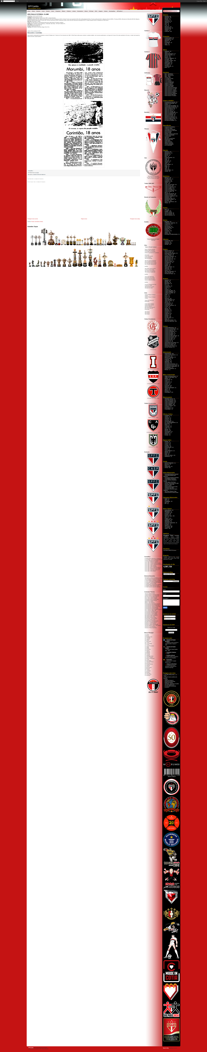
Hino (166, 24)
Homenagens (168, 39)
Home (29, 11)
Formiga (174, 540)
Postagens (167, 616)
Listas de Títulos (168, 191)
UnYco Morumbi (168, 145)
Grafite (178, 540)
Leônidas (176, 535)
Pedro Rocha (171, 542)
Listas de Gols (168, 185)
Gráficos (166, 182)
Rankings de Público (169, 199)
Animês (166, 416)
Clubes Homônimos (169, 402)
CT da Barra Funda (169, 78)
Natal (166, 454)
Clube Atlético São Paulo (170, 482)
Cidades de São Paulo (171, 664)
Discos (86, 11)
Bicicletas (167, 282)
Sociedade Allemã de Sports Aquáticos (170, 489)
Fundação (167, 230)
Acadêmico (167, 415)
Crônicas (167, 225)
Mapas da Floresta (169, 109)
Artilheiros (167, 51)
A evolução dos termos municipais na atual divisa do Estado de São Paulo (170, 666)
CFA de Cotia (168, 77)
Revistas (38, 11)
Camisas (167, 287)
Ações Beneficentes (169, 400)
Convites (167, 383)
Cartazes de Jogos (169, 290)
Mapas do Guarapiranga (170, 112)
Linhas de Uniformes (169, 305)
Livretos (166, 306)
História (166, 233)
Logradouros (167, 519)
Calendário (167, 512)
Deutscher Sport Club (169, 484)
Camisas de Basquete (169, 331)
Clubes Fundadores (169, 401)
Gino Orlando (171, 538)
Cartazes (167, 289)
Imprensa (167, 386)
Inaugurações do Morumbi (170, 106)
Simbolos (167, 29)
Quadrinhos (167, 456)
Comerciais (167, 382)
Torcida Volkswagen (169, 144)
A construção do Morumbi (170, 686)
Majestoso (43, 174)
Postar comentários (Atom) (37, 221)
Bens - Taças (167, 76)
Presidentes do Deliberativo (171, 366)
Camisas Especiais (169, 330)
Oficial (33, 11)
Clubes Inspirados (169, 403)
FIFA (166, 502)
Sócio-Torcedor (168, 272)
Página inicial (84, 218)
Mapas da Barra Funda (170, 107)
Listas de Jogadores (169, 186)
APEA (166, 499)
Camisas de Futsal (169, 332)
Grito (166, 23)
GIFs (96, 11)
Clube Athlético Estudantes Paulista (170, 480)
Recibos (166, 369)
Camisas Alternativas (169, 327)
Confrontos (167, 180)
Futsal (166, 158)
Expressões (167, 21)
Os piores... (167, 687)
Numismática (168, 431)
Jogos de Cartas (168, 300)
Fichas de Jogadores (169, 58)
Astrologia (167, 418)
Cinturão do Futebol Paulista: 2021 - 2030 (171, 650)
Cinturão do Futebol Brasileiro (170, 640)
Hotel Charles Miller (169, 86)
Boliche (166, 155)
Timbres (166, 30)
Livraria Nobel (168, 136)
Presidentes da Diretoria (170, 364)
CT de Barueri (168, 79)
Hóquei (166, 162)
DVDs (166, 295)
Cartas (166, 380)
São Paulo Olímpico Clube (170, 491)
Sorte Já (166, 270)
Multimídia (167, 520)
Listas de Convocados (170, 184)
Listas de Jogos (168, 188)
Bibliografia (167, 511)
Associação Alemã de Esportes (171, 474)
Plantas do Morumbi (169, 119)
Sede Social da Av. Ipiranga (171, 87)
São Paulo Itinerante (169, 271)
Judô (166, 163)
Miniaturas (167, 309)
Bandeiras (167, 17)
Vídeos (166, 528)
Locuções (167, 210)
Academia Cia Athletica (170, 127)
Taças (166, 43)
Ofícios (166, 390)
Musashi (164, 542)
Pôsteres (167, 314)
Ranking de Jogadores (170, 196)
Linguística (167, 427)
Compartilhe (30, 170)
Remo (166, 165)
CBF (166, 500)
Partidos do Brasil (170, 655)
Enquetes (167, 513)
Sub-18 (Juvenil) (168, 214)
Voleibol (166, 171)
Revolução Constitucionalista (171, 234)
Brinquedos (167, 283)
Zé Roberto (175, 543)
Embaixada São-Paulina (170, 253)
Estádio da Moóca (169, 84)
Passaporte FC (168, 262)
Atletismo (167, 151)
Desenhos (167, 420)
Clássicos (167, 242)
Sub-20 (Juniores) (169, 215)
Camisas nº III (168, 340)
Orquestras (167, 432)
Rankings (167, 197)
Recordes (167, 200)
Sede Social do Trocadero (170, 95)
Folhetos (69, 11)
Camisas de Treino (169, 338)
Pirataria (167, 312)
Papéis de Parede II (169, 680)
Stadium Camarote (169, 143)
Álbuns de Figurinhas (169, 321)
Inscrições (167, 59)
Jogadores (167, 61)
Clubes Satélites (168, 404)
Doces (166, 297)
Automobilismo (168, 510)
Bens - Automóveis (169, 74)
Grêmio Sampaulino (169, 463)
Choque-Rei (167, 240)
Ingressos (167, 298)
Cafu (174, 539)
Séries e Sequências (169, 201)
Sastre (164, 543)
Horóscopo (167, 426)
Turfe (166, 167)
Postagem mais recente (32, 218)
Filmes (166, 424)
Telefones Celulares (169, 320)
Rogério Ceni (168, 535)
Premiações (167, 42)
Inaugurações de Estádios (170, 105)
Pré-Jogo (91, 11)
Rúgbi (166, 166)
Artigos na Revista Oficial (170, 376)
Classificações (168, 179)
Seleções (167, 65)
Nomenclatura (168, 28)
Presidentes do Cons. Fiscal (171, 365)
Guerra (166, 232)
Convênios (167, 406)
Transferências (168, 66)
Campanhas (167, 379)
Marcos (166, 192)
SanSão (166, 244)
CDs (166, 284)
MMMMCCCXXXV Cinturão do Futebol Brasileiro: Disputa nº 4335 (171, 643)
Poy (175, 542)
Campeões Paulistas (171, 652)
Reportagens (168, 392)
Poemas (166, 435)
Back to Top (166, 1048)
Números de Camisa (169, 343)
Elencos (166, 56)
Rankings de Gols (169, 198)
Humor (166, 449)
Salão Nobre (167, 140)
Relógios (167, 315)
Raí (175, 538)
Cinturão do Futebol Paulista (170, 647)
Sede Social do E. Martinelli (171, 93)
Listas (166, 183)
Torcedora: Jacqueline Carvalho (172, 683)
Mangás (166, 308)
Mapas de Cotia (168, 110)
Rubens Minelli (168, 550)
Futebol (167, 653)
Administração (168, 353)
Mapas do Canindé (169, 111)
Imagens (100, 11)
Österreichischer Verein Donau (171, 492)
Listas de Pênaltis (169, 189)
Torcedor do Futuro (169, 273)
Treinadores (167, 527)
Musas (166, 453)
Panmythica (169, 659)
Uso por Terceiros (169, 347)
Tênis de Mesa (168, 170)
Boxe (166, 156)
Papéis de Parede (169, 455)
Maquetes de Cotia (169, 115)
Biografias (167, 221)
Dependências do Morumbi (171, 130)
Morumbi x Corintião (34, 33)
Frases (166, 679)
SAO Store (167, 268)
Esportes (167, 514)
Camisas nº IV (168, 341)
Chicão (172, 536)
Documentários (168, 227)
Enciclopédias (112, 11)
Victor (167, 543)
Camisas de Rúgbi (169, 334)
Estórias (166, 229)
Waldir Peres (170, 543)
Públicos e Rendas (169, 194)
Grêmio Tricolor (168, 485)
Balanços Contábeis (169, 357)
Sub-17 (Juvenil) (168, 212)
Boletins (166, 378)
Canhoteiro (165, 537)
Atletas (166, 52)
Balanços (167, 177)
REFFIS (166, 265)
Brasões (166, 18)
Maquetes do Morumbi (170, 117)
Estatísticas (167, 181)
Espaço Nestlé (168, 132)
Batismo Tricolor (168, 251)
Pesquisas (167, 523)
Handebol (167, 161)
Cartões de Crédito (169, 292)
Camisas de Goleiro (169, 333)
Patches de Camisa (169, 344)
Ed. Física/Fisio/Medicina (170, 422)
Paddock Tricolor (168, 261)
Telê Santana (173, 550)
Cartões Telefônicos (169, 291)
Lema (166, 25)
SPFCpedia (167, 526)
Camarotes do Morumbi (170, 129)
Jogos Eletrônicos (169, 299)
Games (166, 448)
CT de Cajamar (168, 80)
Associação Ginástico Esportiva (172, 477)
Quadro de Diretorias (169, 368)
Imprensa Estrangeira (169, 387)
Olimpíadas (167, 521)
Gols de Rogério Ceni (169, 684)
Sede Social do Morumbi (170, 94)
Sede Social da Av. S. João (171, 88)
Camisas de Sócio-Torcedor (171, 335)
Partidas (166, 211)
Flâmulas (167, 22)
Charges (167, 445)
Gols (166, 209)
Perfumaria (167, 311)
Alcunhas (167, 16)
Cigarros (167, 294)
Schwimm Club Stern (169, 487)
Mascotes (167, 26)
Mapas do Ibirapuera (169, 113)
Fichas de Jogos (168, 516)
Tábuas (166, 202)
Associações (167, 356)
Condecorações (168, 38)
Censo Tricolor (168, 252)
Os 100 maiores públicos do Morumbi (170, 677)
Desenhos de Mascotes (170, 681)
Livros (43, 11)
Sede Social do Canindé (170, 92)
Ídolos (166, 67)
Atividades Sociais (169, 398)
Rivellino (177, 542)
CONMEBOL (167, 501)
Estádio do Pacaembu (169, 103)
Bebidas (166, 281)
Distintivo (167, 20)
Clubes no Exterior (169, 405)
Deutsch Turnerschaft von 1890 (172, 483)
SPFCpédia (33, 6)
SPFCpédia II (119, 11)
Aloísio (171, 539)
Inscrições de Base (169, 60)
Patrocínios (167, 362)
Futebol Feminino (168, 157)
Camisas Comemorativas (170, 329)
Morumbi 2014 (168, 257)
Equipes (166, 57)
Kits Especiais (168, 303)
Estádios (167, 104)
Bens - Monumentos (169, 75)
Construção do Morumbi (170, 102)
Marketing (167, 361)
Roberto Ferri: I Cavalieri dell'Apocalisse (170, 661)
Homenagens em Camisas (171, 342)
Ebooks (48, 11)
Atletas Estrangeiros (169, 53)
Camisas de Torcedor (169, 336)
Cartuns (166, 444)
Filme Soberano (168, 254)
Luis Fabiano (176, 541)
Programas (58, 11)
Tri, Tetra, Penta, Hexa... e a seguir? (170, 675)
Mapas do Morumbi (169, 114)
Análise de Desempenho (170, 354)
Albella (167, 539)
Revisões (167, 525)
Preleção (167, 263)
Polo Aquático (168, 164)
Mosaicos (167, 464)
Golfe (166, 159)
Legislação (167, 360)
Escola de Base (168, 131)
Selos (166, 318)
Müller (168, 542)
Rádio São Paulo (168, 266)
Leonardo (170, 541)
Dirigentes (167, 359)
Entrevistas (167, 228)
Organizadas (167, 466)
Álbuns (63, 11)
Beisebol (167, 154)
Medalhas (167, 40)
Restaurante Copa (169, 139)
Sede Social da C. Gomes (170, 89)
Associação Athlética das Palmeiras (169, 476)
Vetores (105, 11)
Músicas (166, 430)
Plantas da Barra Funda (170, 118)
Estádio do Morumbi (37, 174)
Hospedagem (168, 409)
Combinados (167, 224)
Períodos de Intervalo (169, 193)
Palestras (167, 391)
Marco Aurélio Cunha (172, 558)
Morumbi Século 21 (169, 258)
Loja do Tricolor (168, 255)
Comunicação (168, 358)
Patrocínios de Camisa (170, 346)
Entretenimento (168, 447)
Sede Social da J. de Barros (171, 91)
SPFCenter (167, 269)
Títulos (166, 44)
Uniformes (167, 31)
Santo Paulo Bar (168, 141)
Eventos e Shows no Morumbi (171, 133)
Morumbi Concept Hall (170, 138)
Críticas (166, 384)
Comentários (168, 618)
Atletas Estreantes (169, 54)
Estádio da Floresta (169, 83)
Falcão (177, 536)
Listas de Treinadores (169, 190)
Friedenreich (165, 538)
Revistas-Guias (168, 317)
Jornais (74, 11)
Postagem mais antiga (135, 218)
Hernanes (165, 541)
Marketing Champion (169, 256)
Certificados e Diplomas (170, 222)
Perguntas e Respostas (170, 522)
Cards (166, 288)
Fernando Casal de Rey (169, 557)
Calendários (167, 286)
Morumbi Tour (168, 260)
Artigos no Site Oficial (169, 377)
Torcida (166, 467)
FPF (166, 503)
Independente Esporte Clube (171, 486)
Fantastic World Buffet (169, 135)
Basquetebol (167, 153)
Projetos (166, 264)
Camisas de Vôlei (169, 339)
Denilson (170, 540)
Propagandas (168, 367)
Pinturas (166, 433)
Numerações (167, 62)
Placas (166, 41)
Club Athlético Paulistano (170, 478)
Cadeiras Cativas (168, 128)
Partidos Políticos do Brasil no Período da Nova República (171, 657)
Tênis (166, 168)
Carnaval (167, 442)
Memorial (167, 137)
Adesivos (167, 280)
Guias (52, 11)
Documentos (80, 11)
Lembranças (167, 304)
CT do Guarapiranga (169, 82)
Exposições (167, 423)
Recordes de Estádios (169, 120)
